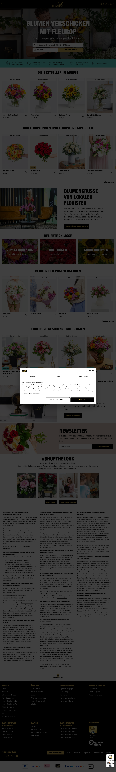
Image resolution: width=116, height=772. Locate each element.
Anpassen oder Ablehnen (56, 399)
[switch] (110, 766)
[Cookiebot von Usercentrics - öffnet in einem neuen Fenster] (86, 371)
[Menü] (113, 755)
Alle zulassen (82, 399)
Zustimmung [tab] (32, 376)
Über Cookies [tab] (83, 376)
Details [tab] (58, 376)
